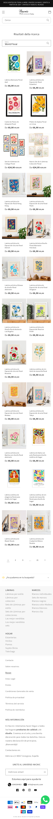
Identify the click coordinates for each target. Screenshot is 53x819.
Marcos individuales (42, 594)
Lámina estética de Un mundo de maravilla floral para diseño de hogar (37, 498)
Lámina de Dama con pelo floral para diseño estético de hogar (37, 455)
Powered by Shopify (34, 816)
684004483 (16, 784)
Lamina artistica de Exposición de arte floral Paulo (38, 203)
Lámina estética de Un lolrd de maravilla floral (38, 370)
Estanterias (10, 637)
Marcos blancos (39, 608)
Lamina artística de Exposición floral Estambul (36, 82)
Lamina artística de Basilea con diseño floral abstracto (14, 455)
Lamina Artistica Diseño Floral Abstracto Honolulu (38, 245)
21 (37, 560)
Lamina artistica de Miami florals (12, 540)
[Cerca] (48, 20)
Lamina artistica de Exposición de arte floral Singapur (38, 287)
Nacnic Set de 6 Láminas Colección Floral (38, 163)
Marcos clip (37, 611)
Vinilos (8, 640)
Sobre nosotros (12, 666)
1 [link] (8, 560)
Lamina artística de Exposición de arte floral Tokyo (38, 413)
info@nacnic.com (35, 784)
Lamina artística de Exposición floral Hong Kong (13, 203)
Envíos (8, 685)
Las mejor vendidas (14, 618)
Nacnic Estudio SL (23, 816)
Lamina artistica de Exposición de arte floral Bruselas (14, 371)
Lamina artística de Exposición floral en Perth (36, 329)
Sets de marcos (39, 597)
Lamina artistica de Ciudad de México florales (36, 541)
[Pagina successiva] (45, 560)
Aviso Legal (10, 679)
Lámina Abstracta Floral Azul (14, 81)
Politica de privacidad (14, 697)
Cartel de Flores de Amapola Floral (12, 123)
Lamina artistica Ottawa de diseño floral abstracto (14, 287)
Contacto (9, 660)
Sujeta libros (11, 648)
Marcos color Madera (42, 604)
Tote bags (10, 651)
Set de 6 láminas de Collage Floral (12, 163)
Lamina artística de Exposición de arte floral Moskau (14, 413)
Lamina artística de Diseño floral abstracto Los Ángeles (13, 329)
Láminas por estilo (14, 594)
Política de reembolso (15, 710)
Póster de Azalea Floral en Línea (37, 123)
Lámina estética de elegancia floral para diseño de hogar (12, 497)
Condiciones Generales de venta (19, 691)
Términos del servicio (14, 703)
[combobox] (26, 20)
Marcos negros (39, 601)
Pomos (8, 644)
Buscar (8, 672)
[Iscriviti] (44, 772)
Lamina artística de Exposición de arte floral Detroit (14, 245)
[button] (3, 12)
